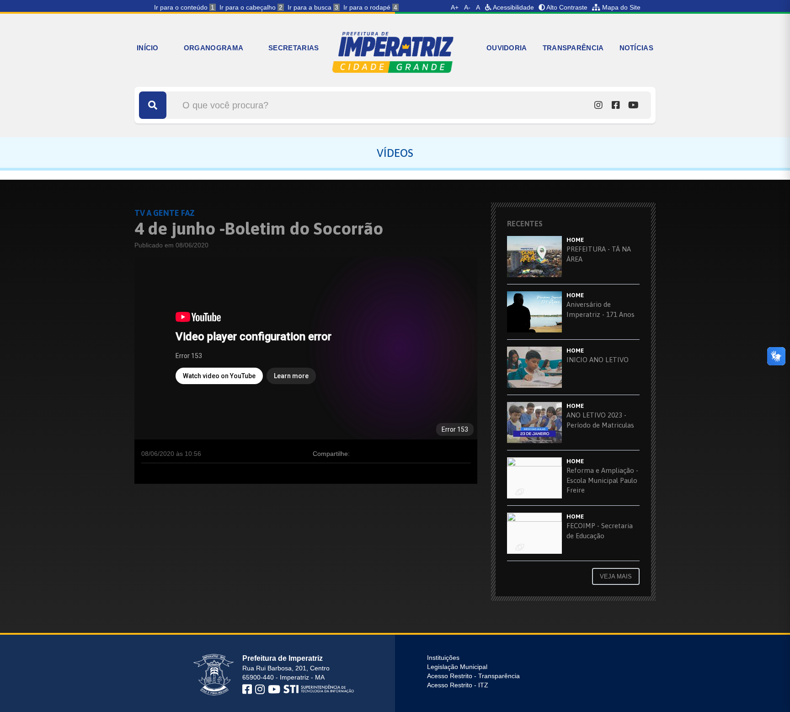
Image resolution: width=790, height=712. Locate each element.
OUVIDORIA (506, 48)
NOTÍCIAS (636, 48)
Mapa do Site (620, 7)
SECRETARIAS (293, 48)
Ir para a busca (313, 7)
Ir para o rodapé (370, 7)
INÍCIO (148, 48)
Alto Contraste (566, 7)
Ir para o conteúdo (184, 7)
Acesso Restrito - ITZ (457, 685)
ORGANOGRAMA (213, 48)
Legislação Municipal (457, 666)
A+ (455, 7)
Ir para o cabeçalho (251, 7)
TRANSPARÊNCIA (573, 48)
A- (467, 7)
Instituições (443, 657)
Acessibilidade (512, 7)
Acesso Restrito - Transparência (473, 676)
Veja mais (616, 576)
